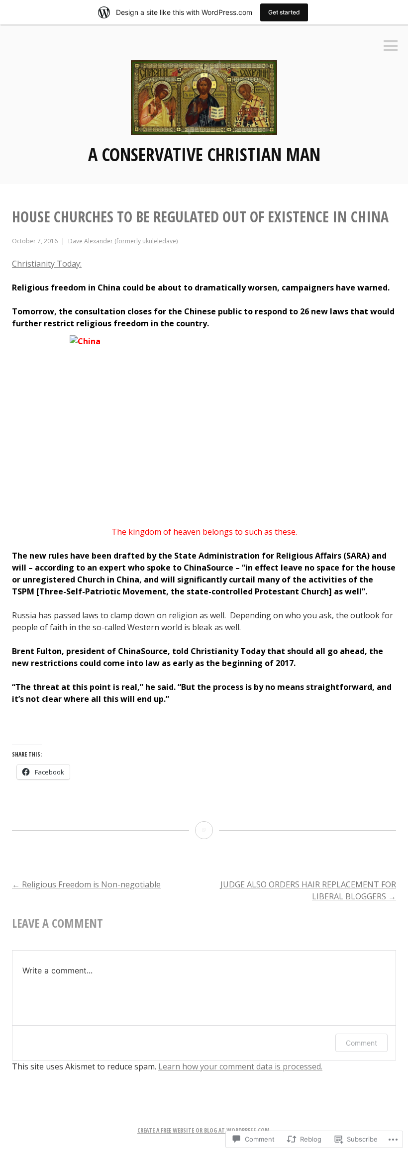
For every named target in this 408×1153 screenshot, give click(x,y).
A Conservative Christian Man (204, 154)
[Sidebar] (391, 46)
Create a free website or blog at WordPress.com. (204, 1130)
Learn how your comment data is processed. (240, 1066)
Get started (284, 12)
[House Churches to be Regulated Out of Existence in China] (204, 830)
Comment (361, 1043)
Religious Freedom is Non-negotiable (86, 884)
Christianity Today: (47, 263)
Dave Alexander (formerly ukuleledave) (123, 241)
